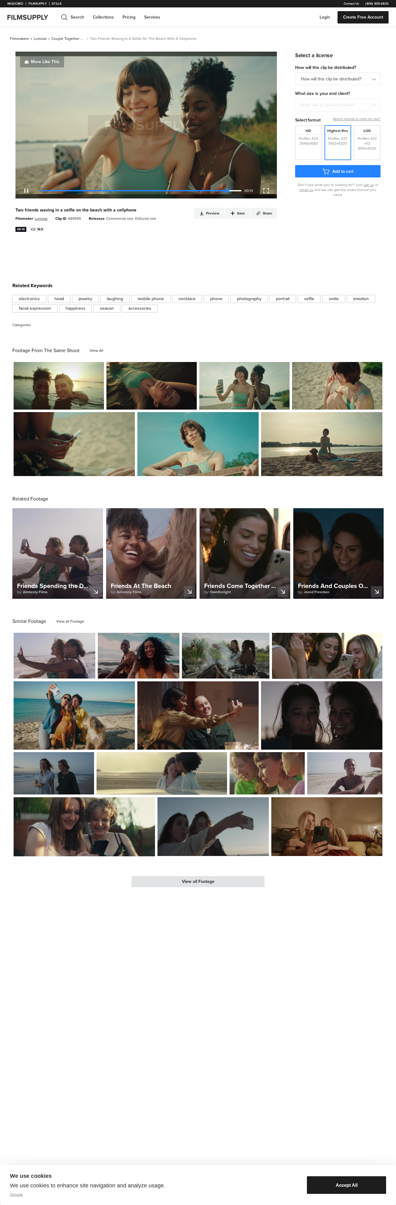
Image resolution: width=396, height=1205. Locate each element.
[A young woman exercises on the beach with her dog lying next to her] (321, 444)
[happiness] (75, 308)
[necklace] (187, 299)
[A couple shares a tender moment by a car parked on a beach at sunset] (162, 773)
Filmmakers (19, 38)
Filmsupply (37, 4)
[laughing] (115, 299)
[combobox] (337, 105)
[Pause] (26, 190)
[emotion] (361, 299)
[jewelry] (85, 299)
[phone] (216, 299)
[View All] (96, 351)
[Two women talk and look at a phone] (321, 715)
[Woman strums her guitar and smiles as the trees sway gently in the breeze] (198, 444)
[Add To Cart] (96, 402)
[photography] (249, 299)
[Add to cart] (88, 671)
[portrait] (283, 299)
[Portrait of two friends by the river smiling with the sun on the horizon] (59, 386)
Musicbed (15, 4)
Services (152, 17)
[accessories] (139, 308)
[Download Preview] (65, 402)
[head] (59, 299)
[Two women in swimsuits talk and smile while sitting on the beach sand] (344, 773)
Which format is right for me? (357, 119)
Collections (103, 17)
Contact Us (351, 4)
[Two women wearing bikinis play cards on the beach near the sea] (337, 386)
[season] (107, 308)
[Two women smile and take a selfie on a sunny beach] (54, 656)
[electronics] (29, 299)
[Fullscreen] (266, 190)
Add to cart (342, 171)
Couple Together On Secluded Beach (68, 38)
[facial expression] (35, 308)
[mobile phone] (150, 299)
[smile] (334, 299)
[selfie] (309, 299)
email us (306, 190)
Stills (57, 4)
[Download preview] (56, 671)
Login (325, 17)
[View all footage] (70, 621)
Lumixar (40, 38)
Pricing (129, 17)
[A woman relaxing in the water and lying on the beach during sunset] (151, 386)
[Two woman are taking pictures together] (213, 826)
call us (369, 185)
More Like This (45, 61)
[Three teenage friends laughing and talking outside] (267, 773)
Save (81, 402)
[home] (31, 17)
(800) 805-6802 (377, 4)
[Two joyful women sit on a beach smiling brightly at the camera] (138, 656)
